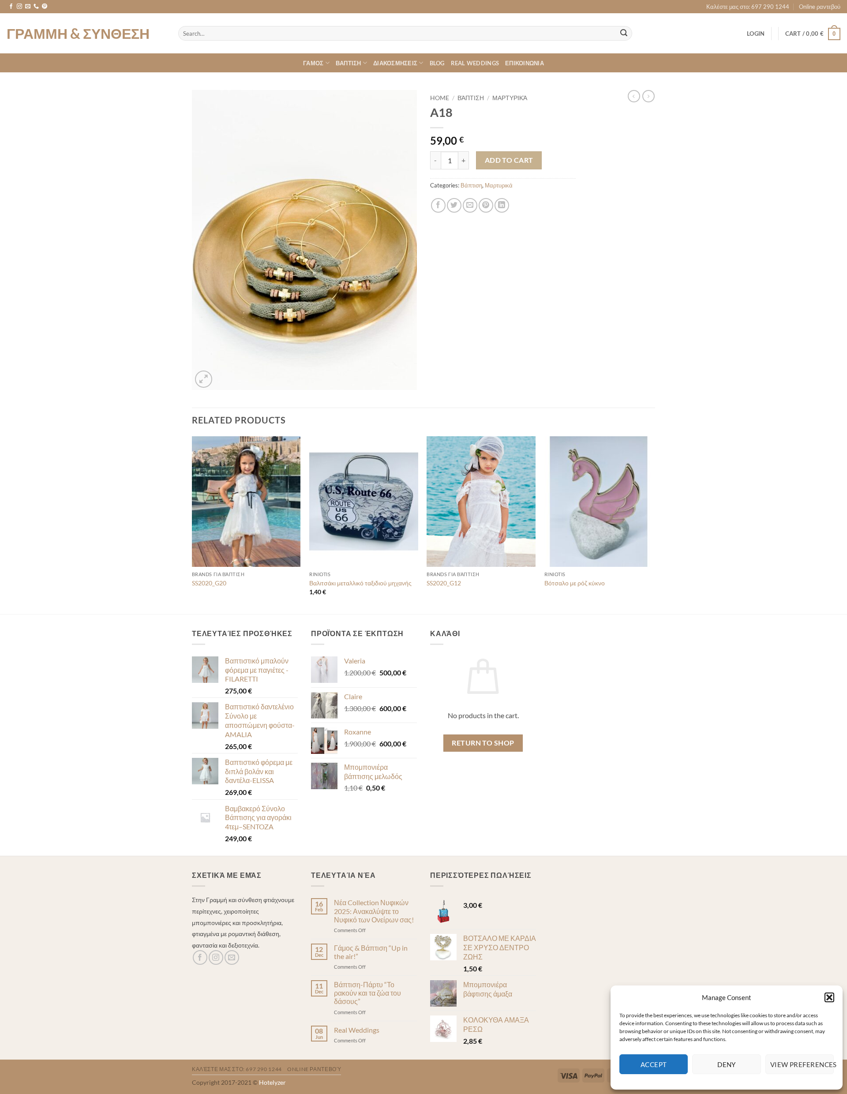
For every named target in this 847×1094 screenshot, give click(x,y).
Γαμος (313, 63)
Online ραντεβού (819, 6)
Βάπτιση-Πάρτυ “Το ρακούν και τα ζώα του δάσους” (367, 992)
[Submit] (623, 33)
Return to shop (483, 743)
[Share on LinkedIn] (502, 205)
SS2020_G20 (209, 583)
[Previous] (192, 524)
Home (439, 97)
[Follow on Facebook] (11, 7)
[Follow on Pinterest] (44, 7)
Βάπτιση (470, 97)
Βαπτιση (348, 63)
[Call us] (36, 7)
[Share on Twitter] (454, 205)
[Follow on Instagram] (19, 7)
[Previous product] (648, 96)
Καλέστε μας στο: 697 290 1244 (747, 6)
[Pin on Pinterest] (486, 205)
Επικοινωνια (524, 63)
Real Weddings (475, 63)
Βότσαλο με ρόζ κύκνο (574, 583)
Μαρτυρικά (509, 97)
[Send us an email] (27, 7)
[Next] (652, 524)
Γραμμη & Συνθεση (78, 33)
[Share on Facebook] (438, 205)
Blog (437, 63)
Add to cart (509, 160)
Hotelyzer (272, 1082)
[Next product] (634, 96)
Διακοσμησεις (395, 63)
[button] (829, 997)
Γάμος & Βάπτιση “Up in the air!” (371, 952)
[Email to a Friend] (470, 205)
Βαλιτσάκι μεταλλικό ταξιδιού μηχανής (360, 583)
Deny (726, 1064)
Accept (654, 1064)
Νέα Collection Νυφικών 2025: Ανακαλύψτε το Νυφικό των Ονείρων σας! (374, 910)
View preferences (802, 1064)
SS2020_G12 (444, 583)
